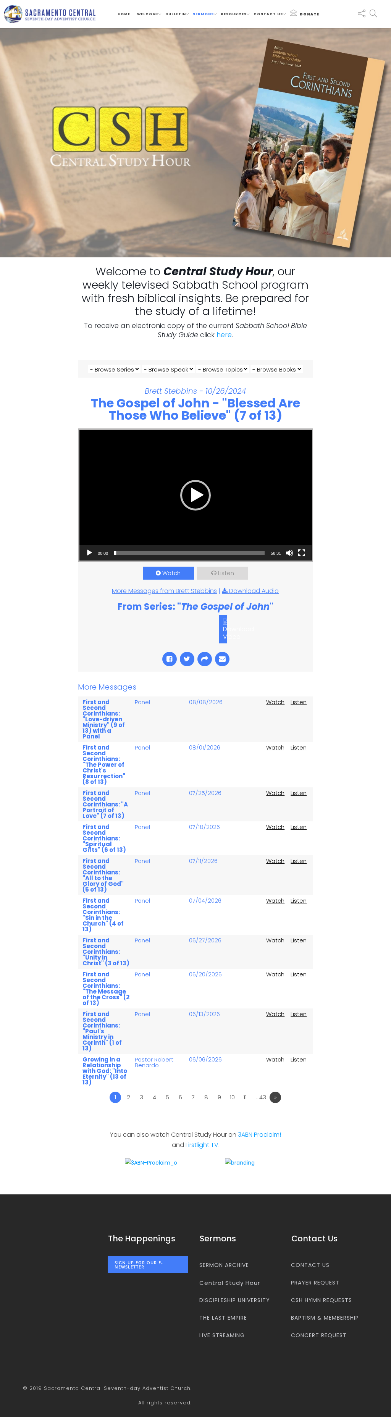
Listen (226, 573)
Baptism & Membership (325, 1318)
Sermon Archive (224, 1265)
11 (245, 1097)
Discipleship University (234, 1300)
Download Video (238, 633)
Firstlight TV (202, 1145)
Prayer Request (315, 1282)
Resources (234, 14)
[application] (195, 495)
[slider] (189, 553)
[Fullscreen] (301, 553)
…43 (261, 1097)
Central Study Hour (229, 1283)
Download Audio (254, 591)
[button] (195, 495)
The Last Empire (223, 1318)
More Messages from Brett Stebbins (164, 591)
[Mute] (289, 553)
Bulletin (175, 14)
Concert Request (319, 1335)
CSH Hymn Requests (321, 1300)
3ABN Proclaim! (259, 1134)
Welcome (147, 14)
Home (124, 14)
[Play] (89, 553)
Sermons (203, 14)
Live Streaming (222, 1335)
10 (232, 1097)
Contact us (268, 14)
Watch (171, 573)
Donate (309, 14)
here (224, 334)
